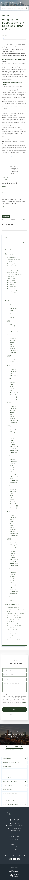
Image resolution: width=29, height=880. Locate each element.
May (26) (12, 551)
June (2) (12, 499)
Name (4, 186)
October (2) (13, 448)
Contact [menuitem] (14, 849)
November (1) (13, 397)
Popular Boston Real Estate (14, 746)
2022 (9, 334)
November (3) (14, 450)
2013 (9, 511)
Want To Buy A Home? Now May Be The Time (15, 610)
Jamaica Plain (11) (12, 272)
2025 (9, 314)
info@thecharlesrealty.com (15, 825)
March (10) (13, 547)
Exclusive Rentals (7, 758)
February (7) (13, 491)
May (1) (12, 344)
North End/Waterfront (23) (14, 274)
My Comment (6, 206)
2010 (9, 596)
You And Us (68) (11, 293)
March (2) (12, 360)
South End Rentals (7, 785)
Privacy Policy (23, 219)
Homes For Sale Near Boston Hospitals (12, 800)
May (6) (12, 497)
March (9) (12, 493)
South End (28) (11, 278)
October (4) (13, 478)
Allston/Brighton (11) (12, 257)
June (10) (12, 581)
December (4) (14, 535)
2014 (9, 485)
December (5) (14, 565)
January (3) (13, 406)
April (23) (12, 549)
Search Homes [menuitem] (14, 839)
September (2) (14, 393)
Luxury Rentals (22, 749)
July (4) (12, 472)
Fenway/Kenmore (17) (13, 270)
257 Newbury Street (15, 829)
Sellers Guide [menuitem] (14, 847)
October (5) (13, 504)
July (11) (12, 555)
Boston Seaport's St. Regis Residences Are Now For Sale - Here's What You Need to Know (14, 617)
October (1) (13, 352)
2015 (9, 456)
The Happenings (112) (13, 280)
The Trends (5, 179)
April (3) (12, 329)
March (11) (12, 574)
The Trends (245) (11, 286)
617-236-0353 (20, 2)
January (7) (13, 489)
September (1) (14, 331)
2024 (9, 321)
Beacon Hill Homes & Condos (10, 793)
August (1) (13, 444)
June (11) (12, 553)
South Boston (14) (12, 276)
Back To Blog (6, 15)
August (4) (13, 557)
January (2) (13, 382)
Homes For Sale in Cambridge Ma (11, 762)
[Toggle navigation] (26, 2)
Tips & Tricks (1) (11, 289)
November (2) (14, 480)
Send (14, 709)
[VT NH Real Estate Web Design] (14, 876)
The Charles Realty (9, 33)
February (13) (13, 545)
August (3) (13, 474)
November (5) (14, 533)
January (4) (13, 515)
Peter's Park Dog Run (8, 111)
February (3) (13, 461)
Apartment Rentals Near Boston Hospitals (13, 804)
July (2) (12, 391)
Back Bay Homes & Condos (9, 770)
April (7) (12, 495)
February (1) (13, 308)
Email (3, 193)
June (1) (12, 310)
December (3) (14, 508)
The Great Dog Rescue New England (12, 59)
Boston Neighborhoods (9, 749)
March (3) (12, 327)
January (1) (13, 338)
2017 (9, 402)
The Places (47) (11, 284)
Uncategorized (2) (12, 291)
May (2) (12, 414)
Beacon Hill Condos (7, 789)
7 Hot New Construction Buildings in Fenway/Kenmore (15, 640)
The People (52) (11, 282)
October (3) (13, 589)
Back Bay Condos (7, 766)
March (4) (12, 463)
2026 (9, 304)
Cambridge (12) (11, 264)
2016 (9, 426)
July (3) (12, 527)
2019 (9, 365)
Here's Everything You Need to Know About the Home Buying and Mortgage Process (15, 634)
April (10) (12, 577)
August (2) (13, 348)
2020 (9, 356)
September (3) (14, 446)
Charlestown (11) (11, 266)
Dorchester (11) (11, 268)
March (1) (12, 340)
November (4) (14, 506)
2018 (9, 379)
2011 (8, 569)
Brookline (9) (10, 261)
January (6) (13, 543)
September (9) (14, 559)
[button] (26, 8)
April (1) (12, 342)
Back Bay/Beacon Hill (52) (14, 259)
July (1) (12, 317)
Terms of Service (7, 714)
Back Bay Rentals (7, 774)
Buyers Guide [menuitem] (14, 844)
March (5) (12, 519)
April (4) (12, 466)
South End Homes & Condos (10, 781)
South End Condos (7, 777)
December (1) (13, 399)
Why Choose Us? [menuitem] (14, 842)
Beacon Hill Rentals (7, 797)
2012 (9, 539)
